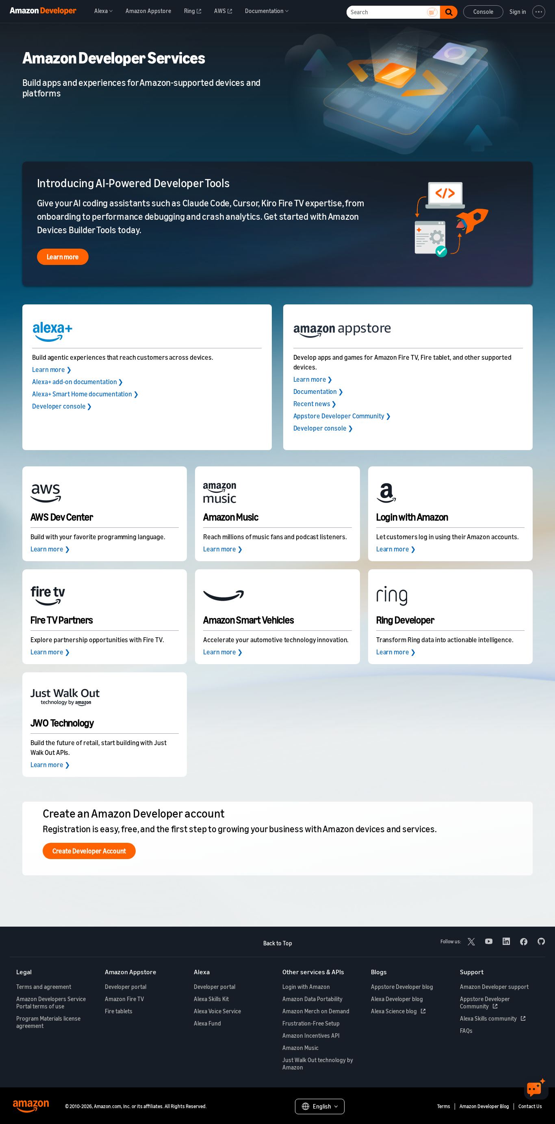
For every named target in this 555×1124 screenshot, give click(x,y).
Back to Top (277, 943)
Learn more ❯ (52, 369)
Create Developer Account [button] (89, 851)
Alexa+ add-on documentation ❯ (77, 382)
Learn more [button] (63, 257)
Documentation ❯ (318, 391)
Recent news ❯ (315, 404)
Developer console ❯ (62, 406)
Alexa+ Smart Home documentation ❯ (85, 394)
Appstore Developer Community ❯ (342, 416)
